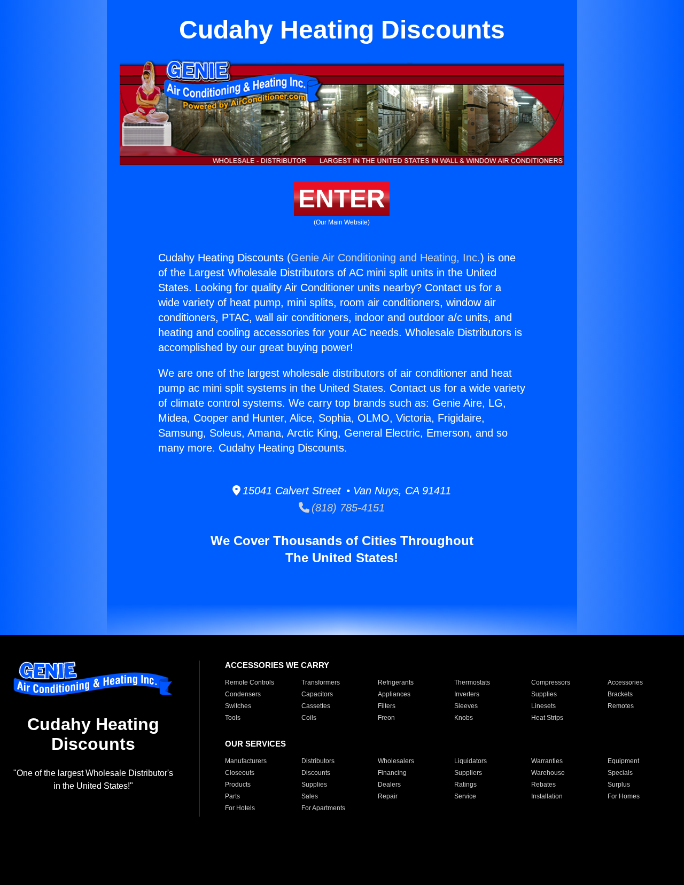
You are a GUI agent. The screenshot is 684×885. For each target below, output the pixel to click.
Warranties (547, 761)
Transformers (320, 682)
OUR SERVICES (255, 743)
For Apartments (323, 808)
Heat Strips (547, 717)
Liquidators (470, 761)
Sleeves (466, 706)
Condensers (243, 694)
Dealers (389, 784)
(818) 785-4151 (347, 508)
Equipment (623, 761)
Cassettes (315, 706)
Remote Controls (249, 682)
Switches (238, 706)
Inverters (466, 694)
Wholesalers (396, 761)
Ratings (465, 784)
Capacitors (317, 694)
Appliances (394, 694)
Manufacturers (246, 761)
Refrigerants (396, 682)
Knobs (463, 717)
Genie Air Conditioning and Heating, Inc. (385, 257)
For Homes (624, 796)
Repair (388, 796)
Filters (386, 706)
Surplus (619, 784)
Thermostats (472, 682)
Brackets (620, 694)
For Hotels (240, 808)
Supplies (544, 694)
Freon (386, 717)
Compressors (550, 682)
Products (238, 784)
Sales (309, 796)
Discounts (315, 773)
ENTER (341, 198)
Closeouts (239, 773)
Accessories (625, 682)
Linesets (543, 706)
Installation (547, 796)
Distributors (318, 761)
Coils (308, 717)
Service (465, 796)
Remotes (621, 706)
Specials (620, 773)
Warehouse (548, 773)
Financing (392, 773)
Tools (232, 717)
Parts (232, 796)
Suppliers (468, 773)
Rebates (543, 784)
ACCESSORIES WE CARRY (277, 665)
